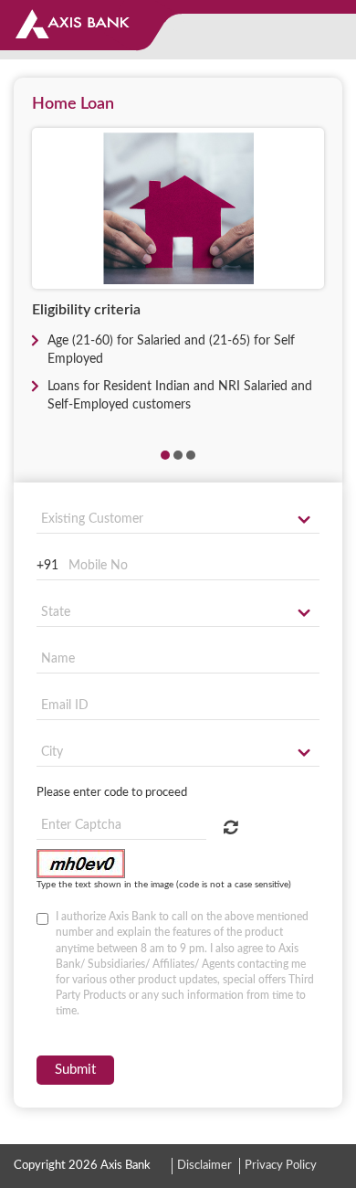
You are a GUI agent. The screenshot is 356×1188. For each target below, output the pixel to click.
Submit (75, 1070)
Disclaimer (204, 1166)
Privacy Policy (281, 1166)
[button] (165, 455)
